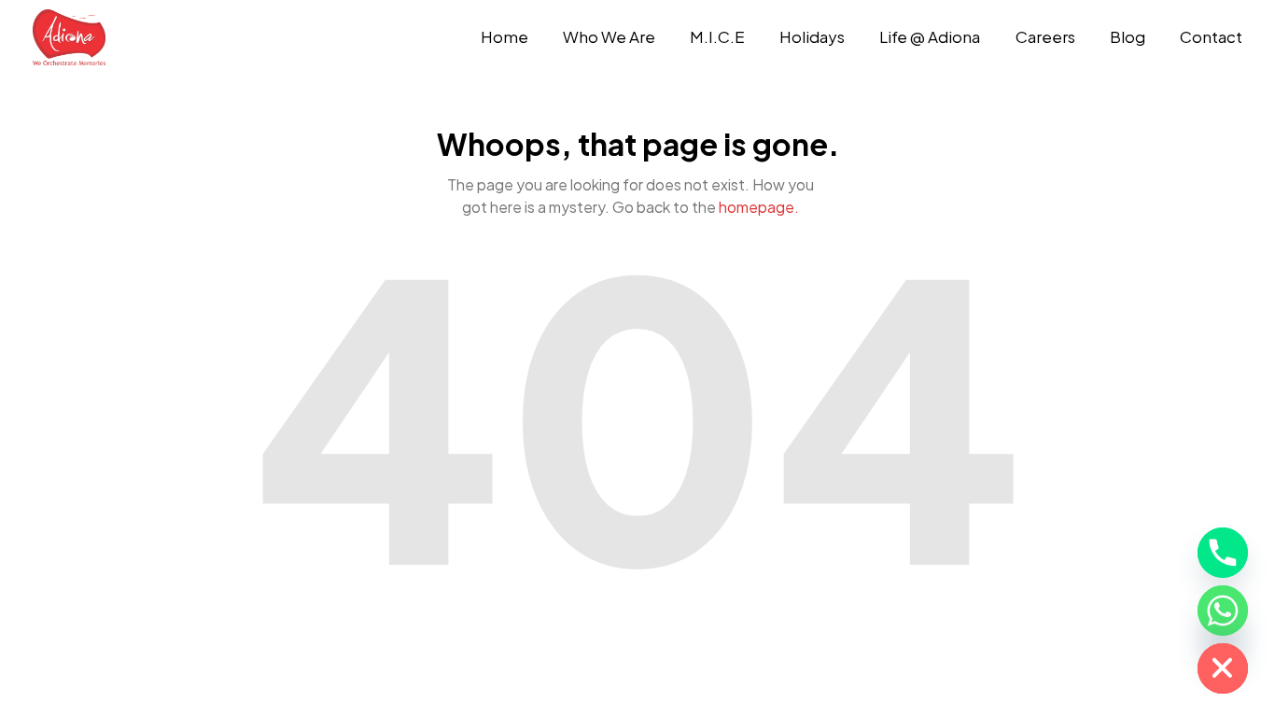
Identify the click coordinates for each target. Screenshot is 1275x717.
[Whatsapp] (1223, 610)
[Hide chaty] (1223, 668)
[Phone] (1223, 552)
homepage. (759, 207)
